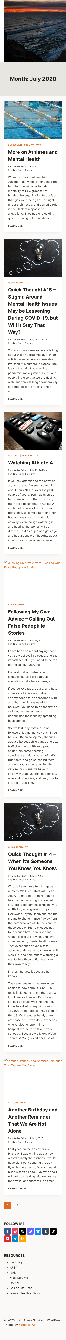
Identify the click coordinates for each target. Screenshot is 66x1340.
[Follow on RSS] (22, 1238)
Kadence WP (27, 1324)
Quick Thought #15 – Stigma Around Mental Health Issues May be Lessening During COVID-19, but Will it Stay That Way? (33, 311)
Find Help (16, 1262)
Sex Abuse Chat (21, 1288)
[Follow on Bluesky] (38, 1231)
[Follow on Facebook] (7, 1231)
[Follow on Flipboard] (7, 1238)
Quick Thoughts (18, 282)
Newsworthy (30, 455)
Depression (15, 145)
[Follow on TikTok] (53, 1231)
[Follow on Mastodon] (30, 1231)
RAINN (14, 1282)
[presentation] (33, 120)
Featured (14, 455)
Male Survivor (19, 1277)
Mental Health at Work (25, 1293)
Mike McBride (19, 166)
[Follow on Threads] (22, 1231)
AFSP (13, 1267)
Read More (17, 226)
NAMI (13, 1272)
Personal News (17, 1102)
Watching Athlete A (30, 463)
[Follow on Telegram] (15, 1238)
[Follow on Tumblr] (45, 1231)
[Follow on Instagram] (15, 1231)
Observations (32, 145)
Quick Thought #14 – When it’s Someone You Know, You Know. (32, 861)
